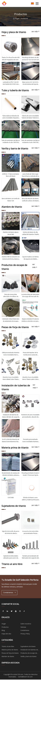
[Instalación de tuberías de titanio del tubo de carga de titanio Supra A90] (11, 403)
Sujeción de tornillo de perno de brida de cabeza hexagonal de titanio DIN (10, 532)
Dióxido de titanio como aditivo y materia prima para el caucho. (30, 499)
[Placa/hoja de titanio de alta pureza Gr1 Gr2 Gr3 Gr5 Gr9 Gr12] (30, 46)
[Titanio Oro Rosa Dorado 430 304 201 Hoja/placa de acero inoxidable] (11, 46)
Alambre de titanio (8, 656)
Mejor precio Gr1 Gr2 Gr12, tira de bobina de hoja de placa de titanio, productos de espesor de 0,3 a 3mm (30, 83)
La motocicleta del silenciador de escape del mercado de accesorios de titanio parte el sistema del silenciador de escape (30, 296)
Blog (3, 630)
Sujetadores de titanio (28, 646)
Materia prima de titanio (10, 650)
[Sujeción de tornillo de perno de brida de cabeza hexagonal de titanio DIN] (11, 520)
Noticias (23, 627)
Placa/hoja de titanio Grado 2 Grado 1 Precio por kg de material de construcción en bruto (30, 474)
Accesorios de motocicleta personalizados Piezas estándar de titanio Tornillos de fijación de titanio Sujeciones (30, 532)
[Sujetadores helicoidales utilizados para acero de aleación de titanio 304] (11, 545)
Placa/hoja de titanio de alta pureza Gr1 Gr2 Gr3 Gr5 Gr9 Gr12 (30, 59)
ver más (35, 31)
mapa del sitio (6, 634)
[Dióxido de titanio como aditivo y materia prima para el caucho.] (30, 486)
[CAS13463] (11, 486)
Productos (5, 627)
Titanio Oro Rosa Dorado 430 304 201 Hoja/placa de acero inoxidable (10, 59)
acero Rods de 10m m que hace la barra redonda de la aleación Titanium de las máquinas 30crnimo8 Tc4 (30, 175)
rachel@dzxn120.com (25, 677)
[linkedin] (7, 611)
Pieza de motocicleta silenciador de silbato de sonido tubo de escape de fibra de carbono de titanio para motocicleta (11, 296)
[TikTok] (24, 611)
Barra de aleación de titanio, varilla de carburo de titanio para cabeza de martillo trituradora (30, 200)
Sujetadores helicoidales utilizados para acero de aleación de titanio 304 (10, 557)
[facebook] (3, 611)
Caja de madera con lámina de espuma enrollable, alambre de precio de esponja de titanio (30, 258)
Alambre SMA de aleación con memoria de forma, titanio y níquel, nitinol (11, 258)
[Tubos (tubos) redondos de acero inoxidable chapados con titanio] (11, 104)
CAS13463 (11, 497)
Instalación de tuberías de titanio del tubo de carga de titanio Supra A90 (10, 416)
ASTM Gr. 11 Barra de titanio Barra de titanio (10, 175)
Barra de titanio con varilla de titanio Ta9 (10, 199)
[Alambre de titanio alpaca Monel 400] (11, 221)
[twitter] (11, 611)
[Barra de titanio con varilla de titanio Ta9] (11, 187)
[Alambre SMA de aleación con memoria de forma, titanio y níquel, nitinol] (11, 246)
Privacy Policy (25, 634)
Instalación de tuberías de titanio (29, 650)
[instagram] (20, 611)
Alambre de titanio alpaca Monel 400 (10, 233)
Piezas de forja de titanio (10, 653)
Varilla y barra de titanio (28, 656)
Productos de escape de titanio (28, 653)
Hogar (17, 18)
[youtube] (15, 611)
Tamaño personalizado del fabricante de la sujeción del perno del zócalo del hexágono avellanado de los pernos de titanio (30, 557)
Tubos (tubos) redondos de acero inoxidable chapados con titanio (10, 117)
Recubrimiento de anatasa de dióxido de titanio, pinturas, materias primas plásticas (10, 474)
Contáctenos (8, 592)
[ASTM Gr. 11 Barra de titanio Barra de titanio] (11, 163)
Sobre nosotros (25, 624)
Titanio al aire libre (8, 646)
